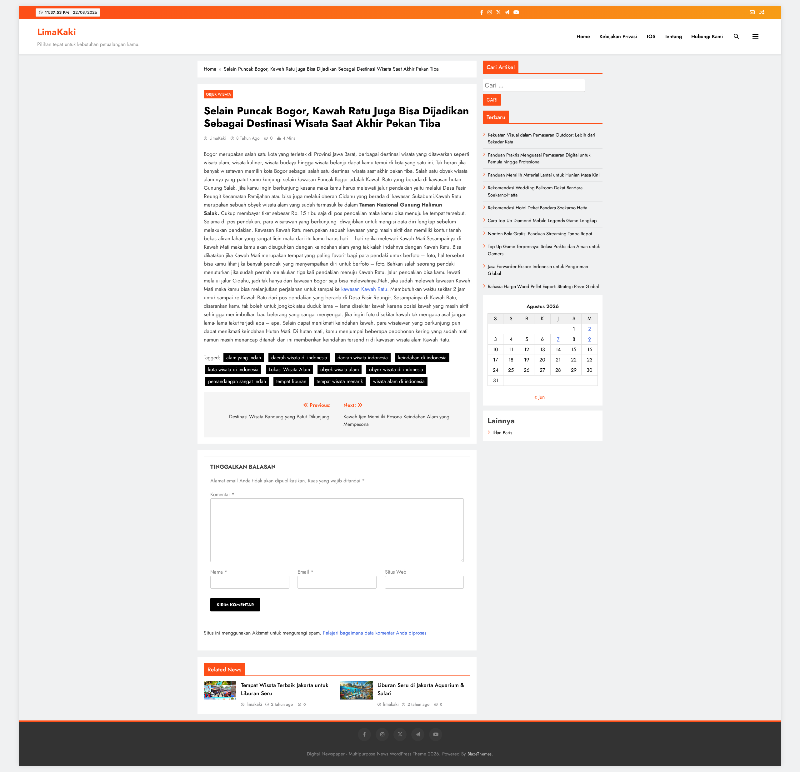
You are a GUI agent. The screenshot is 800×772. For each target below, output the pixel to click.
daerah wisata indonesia (363, 357)
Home (583, 36)
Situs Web (395, 571)
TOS (650, 36)
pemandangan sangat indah (237, 381)
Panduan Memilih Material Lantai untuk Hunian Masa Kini (544, 175)
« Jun (539, 397)
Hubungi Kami (707, 36)
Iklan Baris (502, 432)
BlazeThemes (480, 754)
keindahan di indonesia (422, 357)
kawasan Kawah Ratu (364, 289)
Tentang (673, 36)
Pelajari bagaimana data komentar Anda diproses (374, 632)
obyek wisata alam (339, 369)
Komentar (222, 494)
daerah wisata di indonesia (299, 357)
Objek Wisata (218, 94)
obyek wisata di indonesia (396, 369)
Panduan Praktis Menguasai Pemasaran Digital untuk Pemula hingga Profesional (539, 158)
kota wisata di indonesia (233, 369)
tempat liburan (291, 381)
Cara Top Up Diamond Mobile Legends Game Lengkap (542, 220)
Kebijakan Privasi (618, 36)
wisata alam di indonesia (399, 381)
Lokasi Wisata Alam (289, 369)
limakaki (254, 704)
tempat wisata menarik (340, 381)
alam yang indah (243, 357)
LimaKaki (56, 31)
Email (305, 571)
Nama (218, 571)
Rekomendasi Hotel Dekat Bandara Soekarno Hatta (537, 207)
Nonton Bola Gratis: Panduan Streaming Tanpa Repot (540, 233)
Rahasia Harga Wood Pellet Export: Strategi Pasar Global (543, 286)
